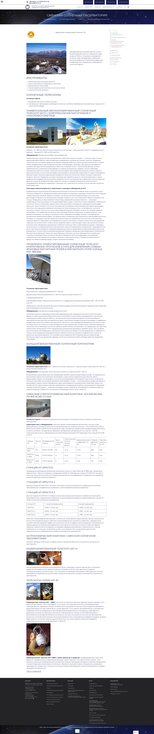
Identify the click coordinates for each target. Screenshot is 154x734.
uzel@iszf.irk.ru (36, 3)
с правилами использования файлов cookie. (98, 727)
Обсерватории (93, 692)
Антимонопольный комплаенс (55, 697)
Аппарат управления (118, 37)
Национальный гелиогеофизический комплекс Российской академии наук (97, 701)
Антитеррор (50, 692)
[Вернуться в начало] (27, 7)
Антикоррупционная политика (55, 695)
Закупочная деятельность (53, 701)
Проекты (91, 688)
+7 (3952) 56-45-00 (43, 1)
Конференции (93, 683)
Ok (77, 731)
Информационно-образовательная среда (116, 684)
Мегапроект (88, 2)
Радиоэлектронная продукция (55, 685)
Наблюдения (99, 2)
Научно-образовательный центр (118, 691)
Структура (114, 53)
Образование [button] (107, 7)
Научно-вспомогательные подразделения (117, 41)
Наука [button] (97, 7)
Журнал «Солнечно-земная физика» (96, 698)
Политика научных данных (53, 699)
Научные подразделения (117, 34)
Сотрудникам (123, 2)
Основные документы (52, 683)
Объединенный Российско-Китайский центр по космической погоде (98, 709)
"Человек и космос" (115, 693)
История (114, 64)
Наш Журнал (111, 2)
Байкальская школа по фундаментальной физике (96, 705)
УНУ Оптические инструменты (97, 715)
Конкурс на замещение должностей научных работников (76, 696)
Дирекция (114, 50)
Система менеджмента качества (55, 690)
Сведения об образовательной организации (76, 691)
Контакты (119, 7)
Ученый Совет (115, 55)
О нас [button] (79, 7)
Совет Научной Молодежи (116, 58)
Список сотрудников (33, 671)
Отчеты (48, 688)
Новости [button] (88, 7)
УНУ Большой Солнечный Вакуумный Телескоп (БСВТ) (96, 720)
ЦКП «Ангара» (92, 712)
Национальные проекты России (97, 723)
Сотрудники (115, 61)
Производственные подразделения (118, 46)
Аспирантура (113, 689)
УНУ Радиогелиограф (94, 717)
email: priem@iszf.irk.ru (31, 697)
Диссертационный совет (95, 695)
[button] (125, 7)
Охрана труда (50, 704)
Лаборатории (92, 690)
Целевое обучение (73, 693)
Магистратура (114, 686)
